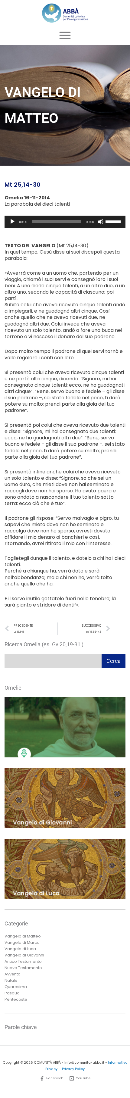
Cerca (113, 661)
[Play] (12, 222)
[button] (65, 35)
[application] (65, 222)
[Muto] (101, 222)
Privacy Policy (73, 1069)
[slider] (114, 221)
